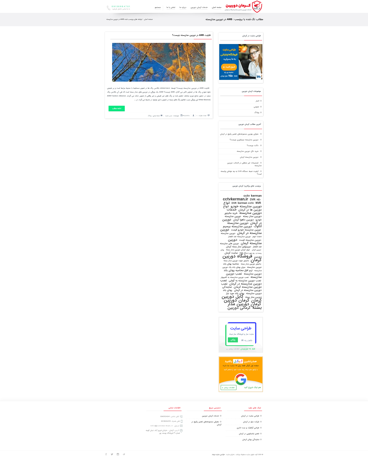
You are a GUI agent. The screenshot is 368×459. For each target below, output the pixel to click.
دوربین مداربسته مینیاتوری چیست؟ (244, 139)
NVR (258, 203)
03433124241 (165, 416)
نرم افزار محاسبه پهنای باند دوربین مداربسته (243, 272)
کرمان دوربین (236, 300)
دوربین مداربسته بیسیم (237, 226)
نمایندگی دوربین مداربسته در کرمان (242, 288)
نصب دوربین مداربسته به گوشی (245, 280)
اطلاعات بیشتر (234, 349)
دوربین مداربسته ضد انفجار (239, 236)
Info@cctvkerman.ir (162, 425)
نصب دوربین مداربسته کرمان (241, 285)
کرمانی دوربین (239, 308)
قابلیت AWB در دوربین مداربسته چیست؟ (191, 35)
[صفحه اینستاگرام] (118, 455)
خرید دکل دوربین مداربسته (247, 151)
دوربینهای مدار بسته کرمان (238, 246)
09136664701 (166, 421)
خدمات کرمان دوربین (199, 7)
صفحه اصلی (216, 7)
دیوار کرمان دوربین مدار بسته (238, 249)
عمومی (256, 106)
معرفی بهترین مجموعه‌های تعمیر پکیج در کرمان (239, 134)
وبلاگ (149, 116)
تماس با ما (171, 7)
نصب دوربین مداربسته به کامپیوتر (235, 277)
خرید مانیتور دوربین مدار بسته (243, 214)
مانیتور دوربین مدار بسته (251, 264)
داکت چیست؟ (252, 145)
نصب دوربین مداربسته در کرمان (241, 282)
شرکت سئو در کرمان (251, 421)
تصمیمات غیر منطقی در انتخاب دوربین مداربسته (244, 164)
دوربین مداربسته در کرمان (241, 231)
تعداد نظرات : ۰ (201, 115)
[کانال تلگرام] (124, 455)
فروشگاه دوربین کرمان (242, 258)
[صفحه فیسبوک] (106, 455)
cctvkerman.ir (235, 199)
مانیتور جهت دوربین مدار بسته (236, 260)
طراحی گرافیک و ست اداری (248, 427)
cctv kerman (253, 195)
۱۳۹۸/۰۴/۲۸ (185, 116)
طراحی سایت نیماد (218, 454)
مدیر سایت (168, 116)
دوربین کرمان (256, 250)
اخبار (257, 101)
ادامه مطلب (116, 108)
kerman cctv (246, 203)
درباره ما (183, 7)
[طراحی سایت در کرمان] (240, 79)
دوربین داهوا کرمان (243, 220)
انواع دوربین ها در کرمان (242, 208)
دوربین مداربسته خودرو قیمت (246, 230)
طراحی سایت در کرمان (250, 416)
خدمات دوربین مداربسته (244, 211)
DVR (252, 199)
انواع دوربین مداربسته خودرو (242, 205)
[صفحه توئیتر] (112, 455)
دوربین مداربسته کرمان (249, 157)
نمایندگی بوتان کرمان (250, 439)
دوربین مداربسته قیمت (250, 240)
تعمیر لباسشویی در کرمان (249, 433)
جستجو (158, 7)
